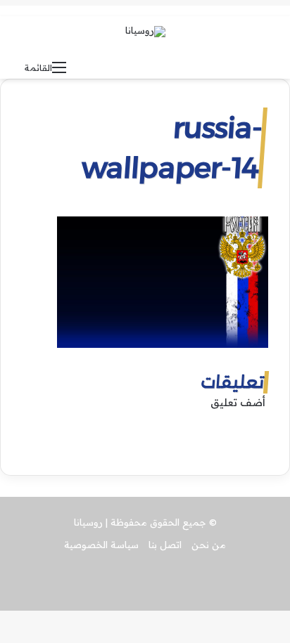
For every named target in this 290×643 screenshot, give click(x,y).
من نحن (208, 544)
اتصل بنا (165, 544)
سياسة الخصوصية (101, 544)
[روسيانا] (145, 31)
